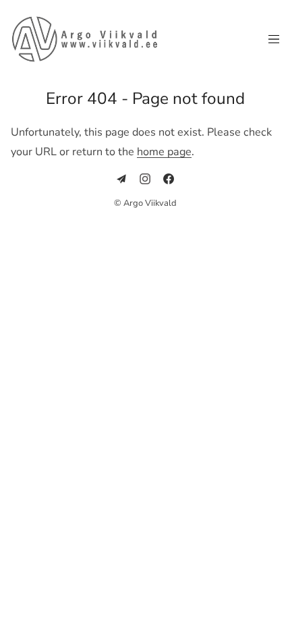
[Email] (121, 178)
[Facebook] (168, 178)
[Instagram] (145, 178)
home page (164, 151)
